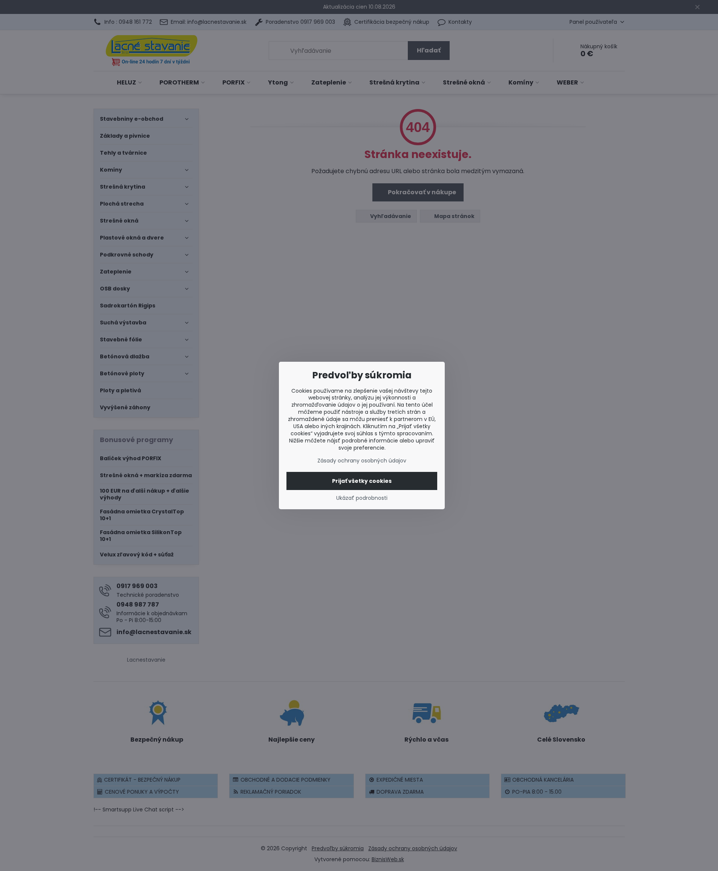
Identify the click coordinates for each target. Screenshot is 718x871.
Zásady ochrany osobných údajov (361, 460)
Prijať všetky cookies (362, 481)
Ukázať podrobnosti (361, 498)
